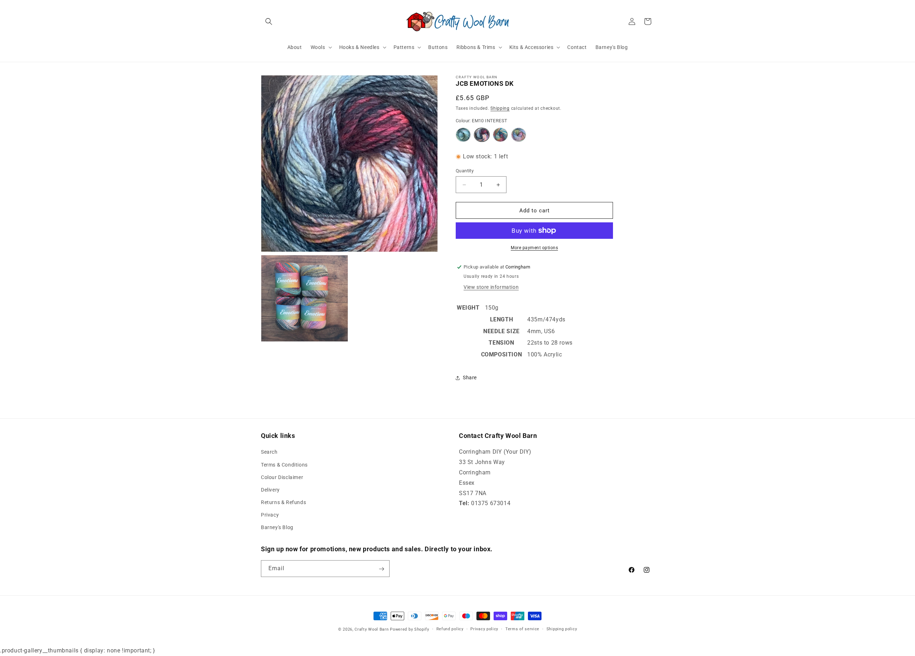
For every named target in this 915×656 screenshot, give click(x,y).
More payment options (534, 247)
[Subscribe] (381, 569)
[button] (269, 21)
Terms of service (522, 628)
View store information (491, 287)
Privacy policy (484, 628)
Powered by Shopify (409, 629)
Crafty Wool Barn (372, 629)
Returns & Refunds (283, 502)
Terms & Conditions (284, 465)
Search (269, 452)
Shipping (500, 108)
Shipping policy (561, 628)
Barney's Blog (277, 528)
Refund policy (450, 628)
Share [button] (470, 377)
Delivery (270, 490)
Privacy (270, 515)
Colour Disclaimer (282, 477)
